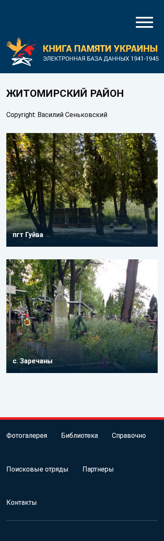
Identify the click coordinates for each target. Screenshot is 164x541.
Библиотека (79, 436)
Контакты (21, 502)
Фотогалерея (26, 436)
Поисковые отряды (37, 469)
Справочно (129, 436)
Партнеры (98, 469)
